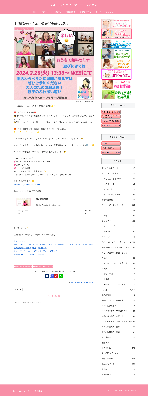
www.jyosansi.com (23, 212)
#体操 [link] (60, 244)
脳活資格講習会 (42, 199)
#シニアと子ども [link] (35, 244)
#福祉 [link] (18, 248)
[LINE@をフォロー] (61, 276)
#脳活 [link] (34, 248)
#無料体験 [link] (42, 248)
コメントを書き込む (54, 296)
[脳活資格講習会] (24, 202)
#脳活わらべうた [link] (20, 244)
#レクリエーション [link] (50, 244)
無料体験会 (38, 266)
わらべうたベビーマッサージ (24, 266)
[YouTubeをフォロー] (56, 276)
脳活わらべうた (48, 266)
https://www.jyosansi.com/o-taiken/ (27, 184)
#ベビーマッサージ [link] (21, 251)
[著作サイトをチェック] (47, 276)
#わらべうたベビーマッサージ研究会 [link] (29, 254)
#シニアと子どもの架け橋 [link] (73, 244)
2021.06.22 (88, 212)
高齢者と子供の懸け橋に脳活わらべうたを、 (50, 205)
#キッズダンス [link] (51, 251)
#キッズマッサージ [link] (37, 251)
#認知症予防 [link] (26, 248)
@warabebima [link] (19, 241)
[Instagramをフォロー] (52, 276)
